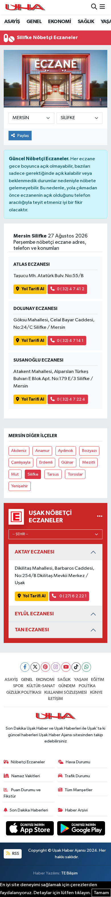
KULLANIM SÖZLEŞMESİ (65, 692)
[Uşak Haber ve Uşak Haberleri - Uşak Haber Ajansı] (25, 7)
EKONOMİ (59, 21)
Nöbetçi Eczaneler (28, 762)
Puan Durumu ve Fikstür (22, 793)
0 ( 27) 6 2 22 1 (73, 596)
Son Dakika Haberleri (29, 810)
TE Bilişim (69, 873)
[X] (35, 667)
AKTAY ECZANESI (34, 551)
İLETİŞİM (55, 699)
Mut (15, 474)
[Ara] (94, 7)
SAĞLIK (86, 21)
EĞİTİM (97, 679)
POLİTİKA (87, 686)
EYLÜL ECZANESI (34, 613)
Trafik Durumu (77, 776)
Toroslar (75, 474)
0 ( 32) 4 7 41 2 (70, 289)
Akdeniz (18, 450)
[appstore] (30, 829)
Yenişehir (19, 486)
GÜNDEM (66, 686)
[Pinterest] (45, 667)
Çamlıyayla (20, 462)
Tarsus (53, 474)
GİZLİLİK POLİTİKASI (23, 692)
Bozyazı (89, 450)
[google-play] (81, 829)
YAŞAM (81, 679)
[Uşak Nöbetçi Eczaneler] (99, 516)
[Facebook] (25, 667)
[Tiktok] (76, 667)
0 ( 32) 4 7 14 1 (70, 340)
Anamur (42, 450)
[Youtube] (66, 667)
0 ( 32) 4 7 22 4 (71, 399)
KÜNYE (96, 692)
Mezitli (88, 462)
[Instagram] (55, 667)
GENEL (34, 21)
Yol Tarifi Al (33, 289)
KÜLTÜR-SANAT (41, 686)
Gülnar (67, 462)
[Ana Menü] (102, 7)
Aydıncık (65, 450)
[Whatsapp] (86, 667)
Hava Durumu (78, 762)
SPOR (18, 686)
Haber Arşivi (76, 810)
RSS (15, 853)
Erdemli (46, 462)
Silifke (33, 474)
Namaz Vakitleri (25, 776)
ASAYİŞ (12, 21)
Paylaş (23, 135)
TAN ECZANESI (32, 629)
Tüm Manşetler (78, 790)
